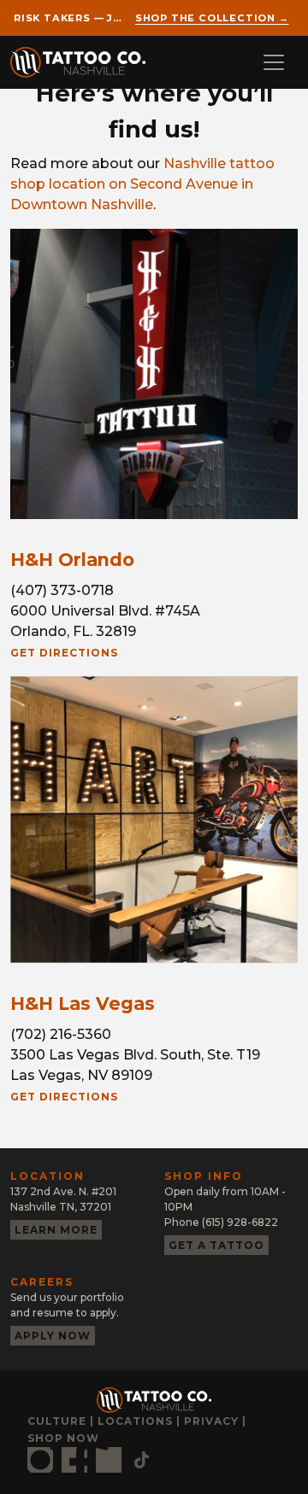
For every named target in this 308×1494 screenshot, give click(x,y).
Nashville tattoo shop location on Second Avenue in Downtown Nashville (142, 184)
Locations (135, 1421)
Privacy (211, 1421)
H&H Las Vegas (82, 1003)
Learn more (56, 1229)
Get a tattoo (216, 1245)
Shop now (63, 1438)
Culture (56, 1421)
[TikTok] (141, 1460)
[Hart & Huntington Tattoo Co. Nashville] (84, 62)
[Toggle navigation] (274, 62)
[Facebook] (74, 1460)
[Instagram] (40, 1460)
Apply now (53, 1335)
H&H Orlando (72, 559)
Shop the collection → (212, 18)
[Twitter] (108, 1460)
